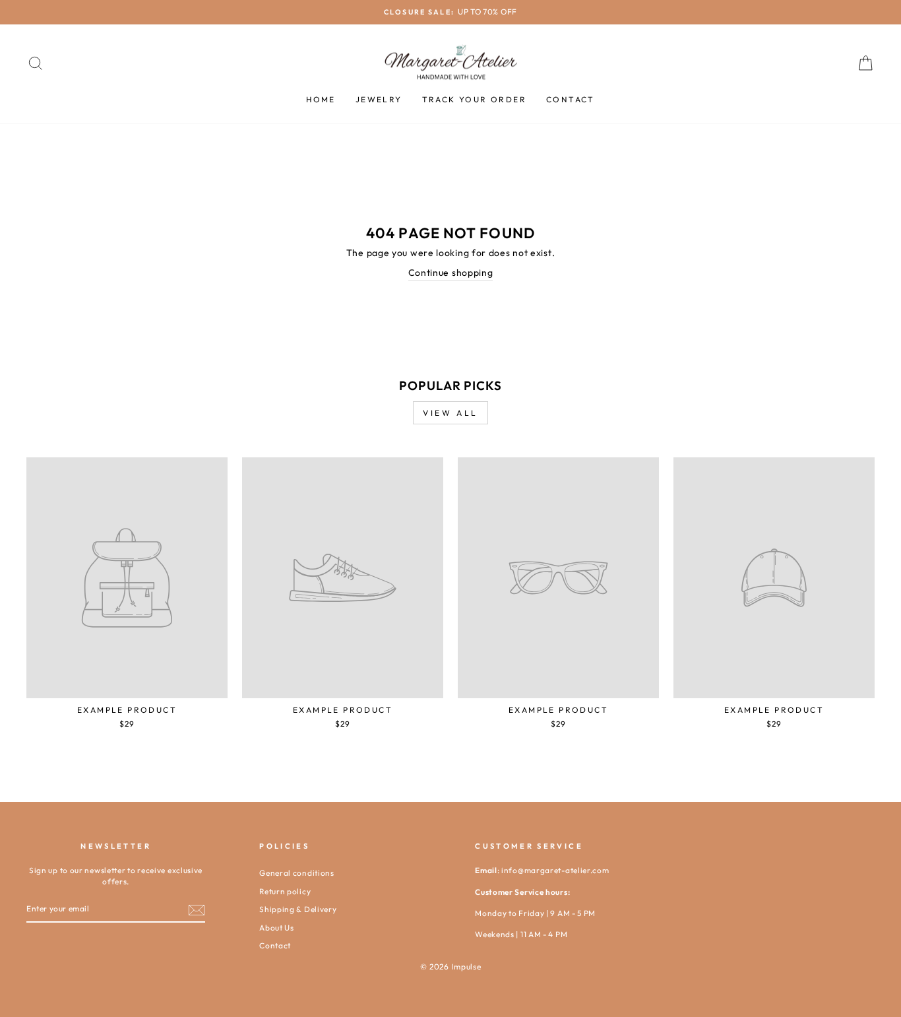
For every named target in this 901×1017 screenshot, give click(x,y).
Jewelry (379, 99)
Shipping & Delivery (297, 909)
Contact (570, 99)
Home (321, 99)
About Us (276, 928)
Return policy (285, 891)
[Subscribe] (196, 910)
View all (450, 413)
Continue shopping (450, 273)
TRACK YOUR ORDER (474, 99)
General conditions (296, 873)
